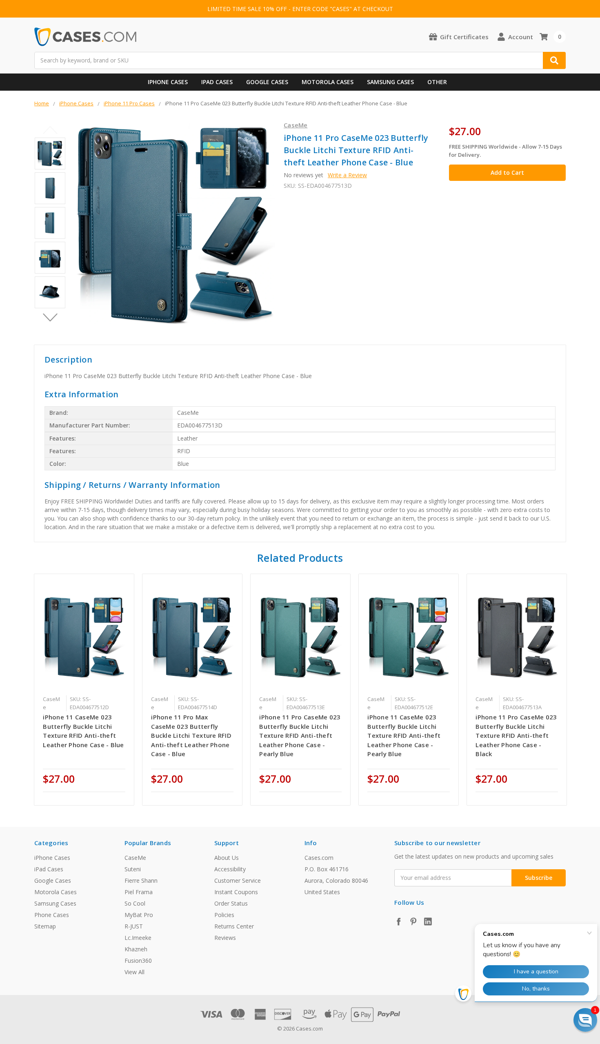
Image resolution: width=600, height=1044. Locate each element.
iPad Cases (217, 82)
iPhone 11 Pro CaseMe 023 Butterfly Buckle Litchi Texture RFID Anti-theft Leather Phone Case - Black (516, 735)
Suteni (132, 869)
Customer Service (237, 880)
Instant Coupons (236, 892)
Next (50, 317)
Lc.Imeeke (137, 938)
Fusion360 (138, 960)
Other (437, 82)
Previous (50, 130)
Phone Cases (51, 915)
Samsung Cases (390, 82)
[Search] (554, 60)
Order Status (231, 903)
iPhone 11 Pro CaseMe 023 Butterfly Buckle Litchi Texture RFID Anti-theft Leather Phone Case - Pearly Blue (299, 735)
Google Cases (267, 82)
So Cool (134, 903)
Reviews (225, 938)
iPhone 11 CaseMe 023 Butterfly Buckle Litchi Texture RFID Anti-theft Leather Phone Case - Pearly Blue (403, 735)
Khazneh (135, 949)
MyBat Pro (138, 915)
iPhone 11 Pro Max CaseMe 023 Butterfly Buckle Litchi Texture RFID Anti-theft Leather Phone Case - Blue (191, 735)
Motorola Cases (327, 82)
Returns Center (234, 926)
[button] (585, 1020)
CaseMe (135, 857)
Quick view (84, 636)
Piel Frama (138, 892)
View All (134, 972)
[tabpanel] (84, 689)
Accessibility (230, 869)
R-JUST (133, 926)
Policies (224, 915)
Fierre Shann (141, 880)
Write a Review (347, 175)
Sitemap (45, 926)
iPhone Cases (168, 82)
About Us (226, 857)
